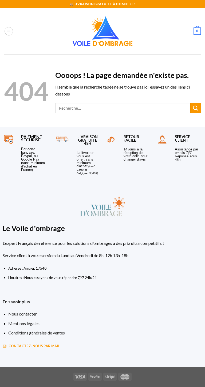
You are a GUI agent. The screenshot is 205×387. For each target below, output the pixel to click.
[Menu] (9, 31)
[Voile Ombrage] (102, 31)
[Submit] (195, 108)
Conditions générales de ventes (36, 332)
